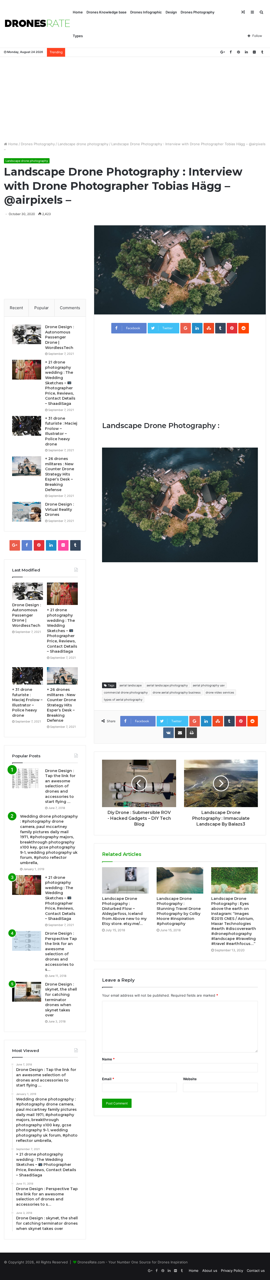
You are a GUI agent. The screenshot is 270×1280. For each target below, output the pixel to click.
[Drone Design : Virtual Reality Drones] (26, 512)
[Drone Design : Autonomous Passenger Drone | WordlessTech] (26, 334)
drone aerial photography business (177, 692)
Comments (70, 307)
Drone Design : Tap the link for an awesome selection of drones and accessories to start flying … (60, 786)
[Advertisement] (135, 99)
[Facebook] (230, 52)
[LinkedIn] (246, 52)
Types (78, 36)
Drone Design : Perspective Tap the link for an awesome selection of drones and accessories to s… (61, 951)
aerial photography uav (209, 685)
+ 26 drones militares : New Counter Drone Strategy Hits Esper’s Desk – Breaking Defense (59, 474)
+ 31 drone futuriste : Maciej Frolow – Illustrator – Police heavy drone (61, 431)
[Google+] (222, 52)
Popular (41, 307)
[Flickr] (254, 52)
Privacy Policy (232, 1270)
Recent (16, 307)
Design (171, 12)
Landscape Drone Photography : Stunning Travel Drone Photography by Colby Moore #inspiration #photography (179, 911)
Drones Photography (197, 12)
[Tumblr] (262, 52)
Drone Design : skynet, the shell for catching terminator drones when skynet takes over (61, 1000)
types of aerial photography (123, 699)
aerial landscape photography (167, 685)
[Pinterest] (238, 52)
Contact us (256, 1270)
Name (108, 1059)
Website (190, 1079)
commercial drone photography (126, 692)
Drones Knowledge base (106, 12)
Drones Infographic (146, 12)
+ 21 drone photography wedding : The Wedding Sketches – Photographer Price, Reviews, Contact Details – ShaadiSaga (60, 383)
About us (209, 1270)
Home (78, 12)
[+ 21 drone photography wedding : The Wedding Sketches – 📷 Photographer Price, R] (26, 370)
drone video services (220, 692)
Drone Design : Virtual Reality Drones (59, 509)
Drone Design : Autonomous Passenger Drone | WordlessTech (59, 337)
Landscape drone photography (83, 144)
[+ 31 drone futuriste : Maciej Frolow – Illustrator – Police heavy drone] (26, 426)
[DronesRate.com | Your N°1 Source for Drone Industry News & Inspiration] (37, 24)
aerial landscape (130, 685)
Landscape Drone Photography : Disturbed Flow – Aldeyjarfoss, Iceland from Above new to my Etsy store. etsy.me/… (124, 911)
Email (108, 1079)
